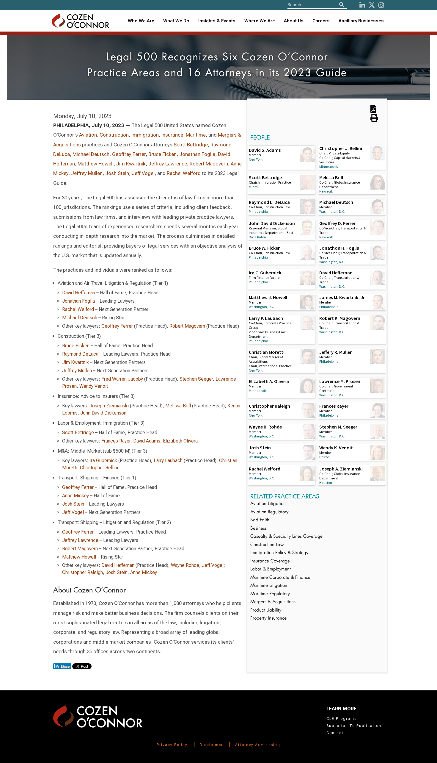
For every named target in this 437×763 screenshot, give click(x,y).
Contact (335, 733)
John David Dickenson (103, 413)
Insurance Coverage (270, 561)
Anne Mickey (75, 495)
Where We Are (259, 21)
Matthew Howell (96, 164)
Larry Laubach (168, 460)
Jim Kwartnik (131, 164)
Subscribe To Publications (355, 726)
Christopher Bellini (99, 467)
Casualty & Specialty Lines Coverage (286, 536)
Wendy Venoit (93, 386)
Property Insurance (268, 618)
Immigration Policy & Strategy (279, 553)
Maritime (196, 135)
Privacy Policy (172, 745)
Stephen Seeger (196, 379)
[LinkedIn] (362, 5)
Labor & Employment (270, 569)
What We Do (176, 21)
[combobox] (217, 21)
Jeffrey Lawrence (167, 164)
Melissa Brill (178, 406)
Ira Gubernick (103, 460)
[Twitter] (372, 5)
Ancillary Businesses (361, 21)
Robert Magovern (209, 164)
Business (258, 528)
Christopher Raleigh (82, 572)
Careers (321, 21)
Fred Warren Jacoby (122, 379)
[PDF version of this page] (373, 111)
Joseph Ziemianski (109, 406)
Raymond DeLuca (80, 354)
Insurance (172, 135)
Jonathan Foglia (197, 154)
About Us (294, 21)
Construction (114, 135)
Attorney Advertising (257, 745)
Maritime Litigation (268, 586)
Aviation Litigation (268, 504)
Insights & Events (216, 21)
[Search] (341, 5)
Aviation (88, 135)
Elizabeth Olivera (180, 441)
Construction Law (267, 545)
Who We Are (141, 21)
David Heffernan (78, 292)
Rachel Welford (184, 173)
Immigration (145, 135)
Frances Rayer (116, 441)
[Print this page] (374, 120)
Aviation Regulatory (269, 512)
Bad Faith (259, 520)
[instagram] (381, 5)
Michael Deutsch (91, 154)
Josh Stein (117, 173)
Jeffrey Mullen (87, 173)
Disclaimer (211, 745)
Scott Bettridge (191, 145)
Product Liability (265, 610)
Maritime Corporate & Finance (280, 578)
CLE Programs (341, 719)
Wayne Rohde (185, 565)
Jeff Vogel (143, 173)
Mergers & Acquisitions (272, 602)
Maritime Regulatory (270, 594)
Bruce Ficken (162, 154)
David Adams (146, 441)
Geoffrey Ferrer (129, 154)
